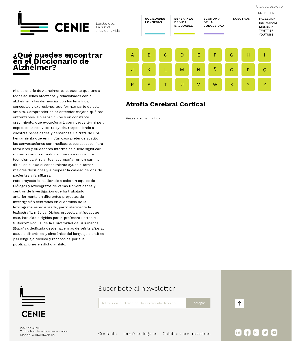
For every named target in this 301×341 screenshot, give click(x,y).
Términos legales (140, 333)
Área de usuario (269, 6)
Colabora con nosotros (186, 333)
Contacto (107, 333)
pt (266, 13)
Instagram (268, 22)
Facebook (267, 18)
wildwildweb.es (43, 335)
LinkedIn (266, 26)
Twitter (266, 30)
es (260, 13)
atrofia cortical (149, 118)
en (272, 13)
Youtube (266, 34)
